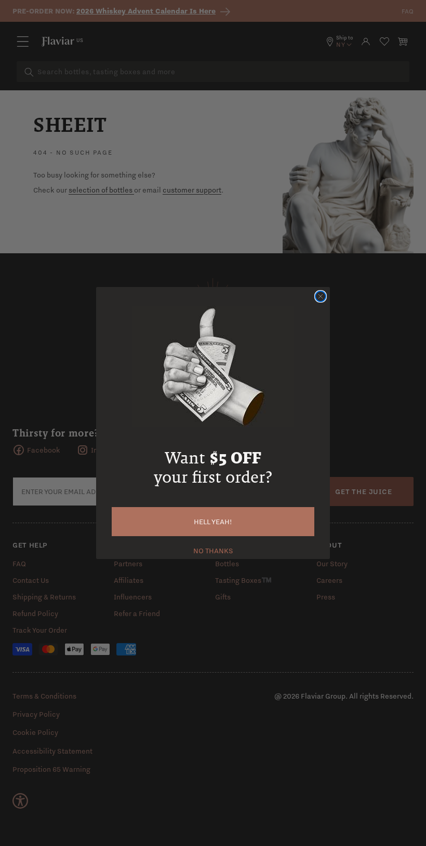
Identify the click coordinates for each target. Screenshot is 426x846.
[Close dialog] (320, 296)
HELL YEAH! (213, 521)
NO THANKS (213, 550)
